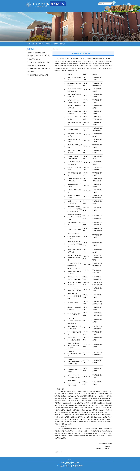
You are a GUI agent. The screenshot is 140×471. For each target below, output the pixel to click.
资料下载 (55, 44)
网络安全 (48, 44)
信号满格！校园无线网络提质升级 (36, 52)
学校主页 (34, 44)
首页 (28, 44)
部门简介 (41, 44)
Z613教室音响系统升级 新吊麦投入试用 (38, 75)
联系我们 (62, 44)
